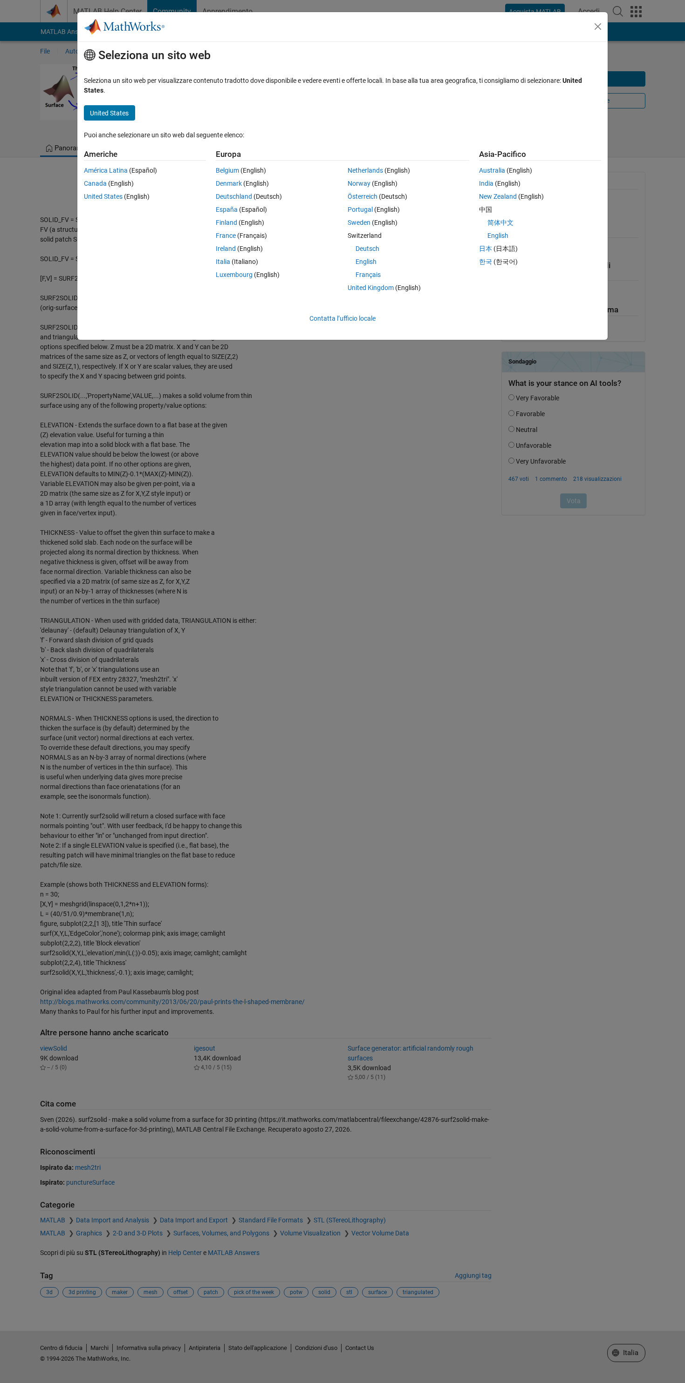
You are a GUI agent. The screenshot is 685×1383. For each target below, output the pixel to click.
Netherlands (365, 170)
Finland (226, 222)
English (366, 261)
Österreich (362, 196)
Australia (492, 170)
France (226, 235)
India (486, 183)
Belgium (227, 170)
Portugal (360, 209)
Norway (359, 183)
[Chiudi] (597, 26)
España (227, 209)
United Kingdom (371, 287)
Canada (95, 183)
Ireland (226, 248)
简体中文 (500, 222)
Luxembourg (234, 274)
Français (368, 274)
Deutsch (367, 248)
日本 (485, 248)
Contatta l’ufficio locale (342, 318)
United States (103, 196)
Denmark (229, 183)
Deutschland (234, 196)
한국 (485, 261)
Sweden (359, 222)
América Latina (106, 170)
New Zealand (498, 196)
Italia (223, 261)
